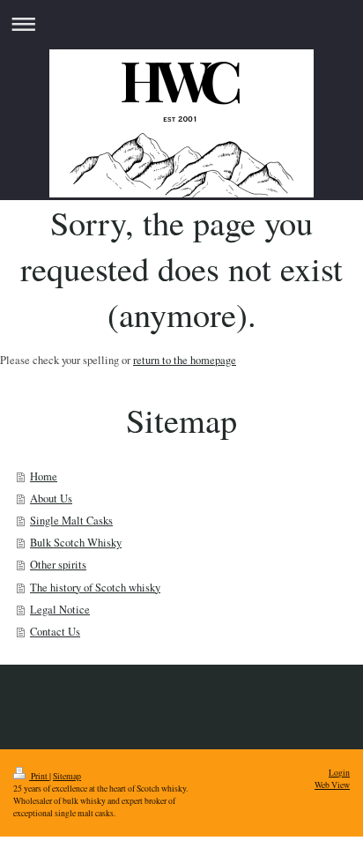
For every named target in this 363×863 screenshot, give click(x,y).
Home (43, 476)
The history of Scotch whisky (95, 587)
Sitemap (67, 776)
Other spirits (58, 564)
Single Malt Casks (71, 520)
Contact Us (55, 631)
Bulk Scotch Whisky (76, 542)
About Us (51, 498)
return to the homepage (184, 360)
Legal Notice (60, 609)
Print (39, 776)
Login (339, 772)
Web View (332, 785)
